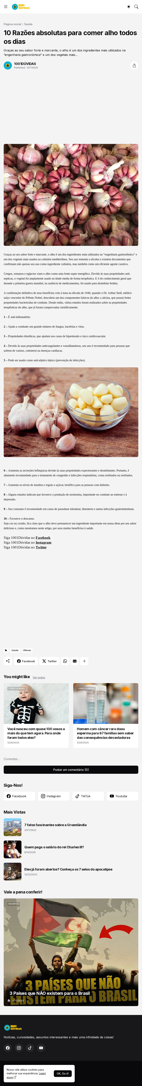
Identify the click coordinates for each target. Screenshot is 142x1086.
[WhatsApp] (65, 661)
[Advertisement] (71, 104)
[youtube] (41, 1048)
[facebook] (8, 1048)
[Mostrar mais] (84, 661)
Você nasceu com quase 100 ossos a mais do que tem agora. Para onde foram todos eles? (36, 733)
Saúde (28, 24)
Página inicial (12, 24)
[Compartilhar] (134, 65)
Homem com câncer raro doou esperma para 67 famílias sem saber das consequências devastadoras (105, 733)
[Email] (75, 661)
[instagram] (19, 1048)
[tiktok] (30, 1048)
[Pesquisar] (136, 6)
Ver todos (39, 677)
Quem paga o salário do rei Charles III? (54, 847)
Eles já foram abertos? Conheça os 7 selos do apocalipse (68, 869)
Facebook (43, 538)
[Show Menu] (5, 6)
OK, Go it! (63, 1073)
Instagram (43, 542)
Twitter (41, 547)
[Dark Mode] (129, 6)
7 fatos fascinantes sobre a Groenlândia (55, 825)
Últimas (27, 650)
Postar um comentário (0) (71, 770)
